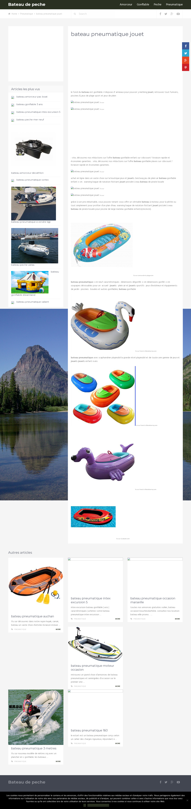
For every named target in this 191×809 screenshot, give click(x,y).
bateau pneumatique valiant (32, 301)
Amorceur (126, 4)
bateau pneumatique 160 (89, 730)
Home (14, 14)
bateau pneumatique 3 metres (33, 748)
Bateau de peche (26, 4)
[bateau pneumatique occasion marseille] (155, 576)
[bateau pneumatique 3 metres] (35, 717)
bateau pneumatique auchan (32, 616)
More (58, 629)
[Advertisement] (125, 63)
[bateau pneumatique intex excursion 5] (95, 576)
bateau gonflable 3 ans (29, 104)
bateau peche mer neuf (30, 119)
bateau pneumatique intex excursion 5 (38, 112)
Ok (84, 805)
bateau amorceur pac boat (31, 96)
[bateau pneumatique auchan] (35, 585)
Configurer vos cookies (98, 805)
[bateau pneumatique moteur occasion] (95, 644)
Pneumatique (174, 4)
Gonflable (143, 4)
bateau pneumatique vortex (32, 179)
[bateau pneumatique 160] (95, 708)
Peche (157, 4)
